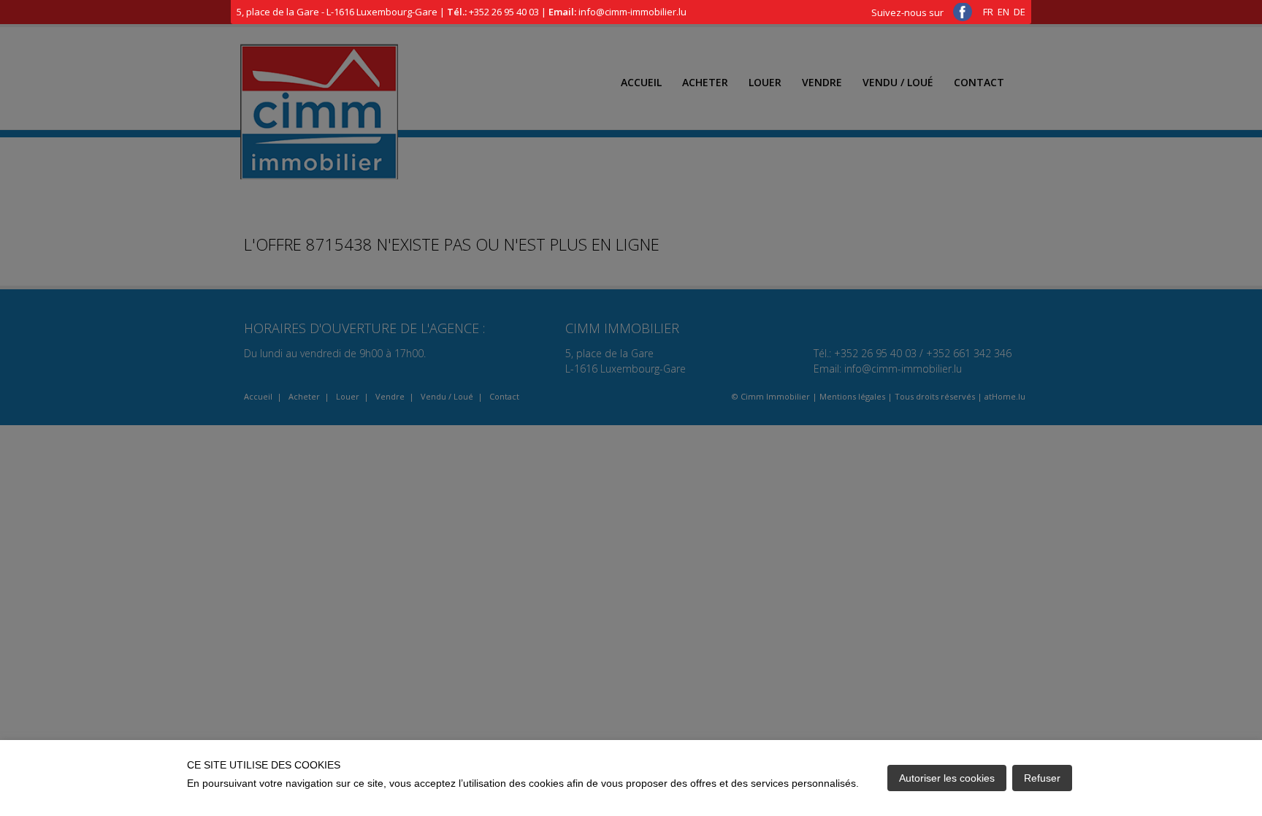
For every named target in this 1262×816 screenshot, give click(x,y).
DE (1019, 11)
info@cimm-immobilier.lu (632, 11)
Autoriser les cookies (947, 778)
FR (988, 11)
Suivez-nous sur (908, 12)
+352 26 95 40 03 (504, 11)
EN (1003, 11)
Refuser (1042, 778)
